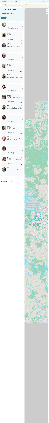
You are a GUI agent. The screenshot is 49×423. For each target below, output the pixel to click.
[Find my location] (47, 13)
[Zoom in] (47, 9)
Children (9, 7)
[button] (35, 223)
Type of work (4, 7)
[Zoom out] (47, 11)
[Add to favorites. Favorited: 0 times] (22, 33)
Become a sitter (43, 1)
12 (16, 178)
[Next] (18, 178)
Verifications (14, 7)
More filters (20, 7)
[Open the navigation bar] (47, 1)
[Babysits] (3, 1)
